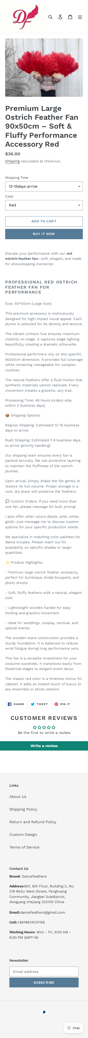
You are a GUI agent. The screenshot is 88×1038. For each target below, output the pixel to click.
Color (9, 196)
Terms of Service (24, 847)
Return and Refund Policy (32, 822)
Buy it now (44, 234)
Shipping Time (16, 177)
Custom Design (23, 834)
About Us (17, 796)
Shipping (12, 161)
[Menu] (80, 16)
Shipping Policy (23, 809)
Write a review (44, 746)
